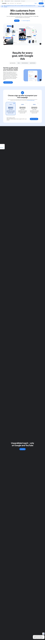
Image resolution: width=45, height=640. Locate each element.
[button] (40, 44)
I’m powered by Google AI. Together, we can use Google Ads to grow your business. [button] (38, 637)
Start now (41, 3)
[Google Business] (2, 1)
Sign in (36, 3)
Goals (8, 3)
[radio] (11, 108)
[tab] (13, 63)
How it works (12, 3)
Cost (15, 3)
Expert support (19, 3)
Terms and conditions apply (30, 100)
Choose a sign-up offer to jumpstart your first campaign (22, 96)
